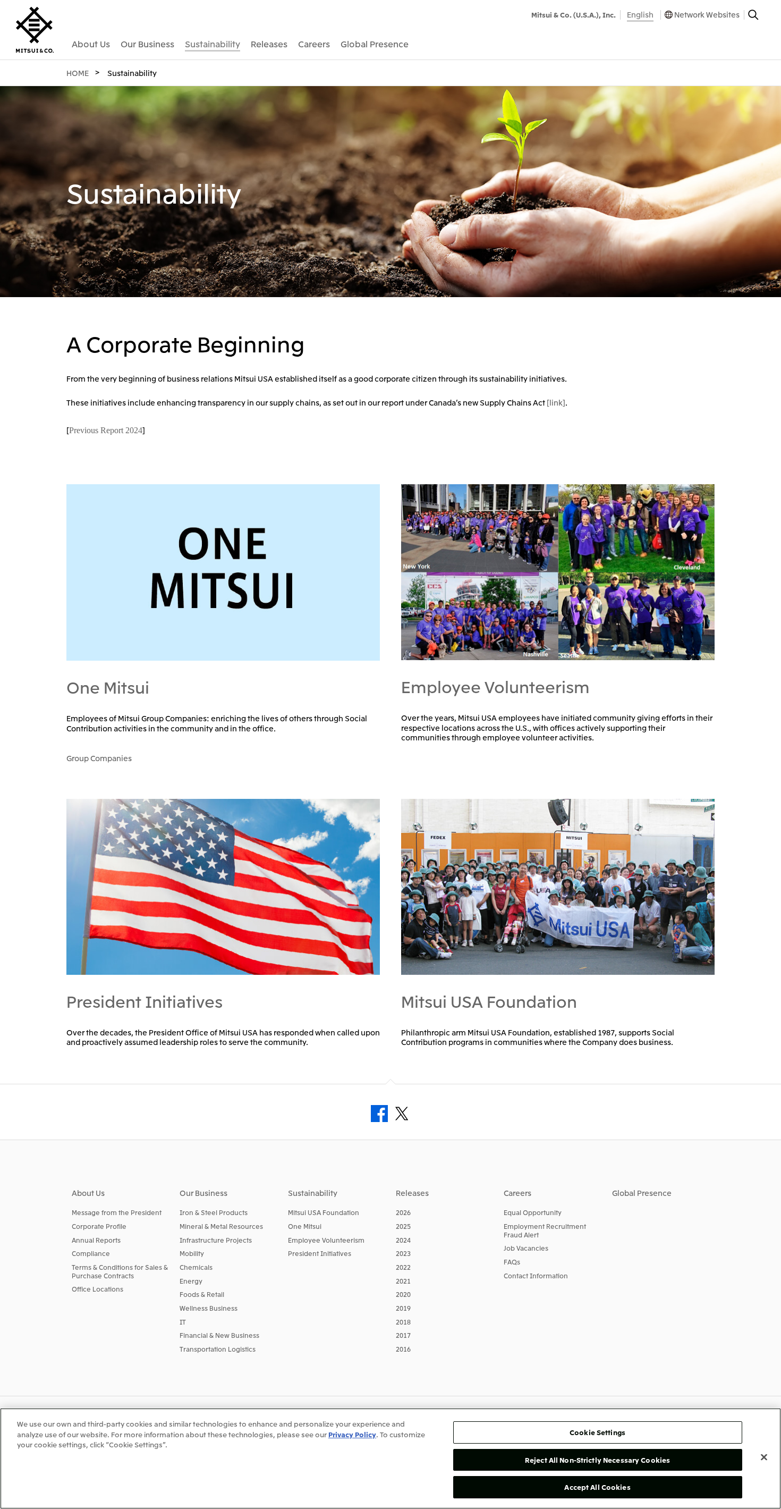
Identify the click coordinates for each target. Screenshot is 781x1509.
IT (183, 1321)
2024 (403, 1239)
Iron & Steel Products (214, 1212)
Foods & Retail (202, 1294)
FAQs (512, 1261)
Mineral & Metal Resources (221, 1225)
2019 (403, 1307)
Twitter (401, 1113)
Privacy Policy (352, 1434)
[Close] (764, 1457)
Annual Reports (96, 1239)
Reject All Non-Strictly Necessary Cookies (597, 1460)
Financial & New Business (219, 1334)
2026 (403, 1212)
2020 (403, 1294)
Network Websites (707, 14)
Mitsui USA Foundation (489, 1001)
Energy (191, 1280)
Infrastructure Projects (216, 1239)
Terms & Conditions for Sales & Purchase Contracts (120, 1271)
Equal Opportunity (533, 1212)
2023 (403, 1253)
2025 (403, 1225)
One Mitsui (107, 686)
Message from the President (117, 1212)
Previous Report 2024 (105, 430)
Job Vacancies (526, 1247)
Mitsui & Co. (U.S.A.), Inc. (573, 15)
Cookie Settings (597, 1432)
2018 (403, 1321)
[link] (556, 402)
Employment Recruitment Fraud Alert (545, 1230)
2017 (403, 1334)
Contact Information (536, 1275)
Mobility (192, 1253)
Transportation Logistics (218, 1348)
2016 (403, 1348)
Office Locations (97, 1288)
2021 (403, 1280)
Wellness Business (208, 1307)
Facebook (379, 1113)
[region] (390, 1458)
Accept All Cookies (597, 1487)
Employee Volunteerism (495, 686)
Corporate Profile (99, 1225)
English (640, 14)
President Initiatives (144, 1001)
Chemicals (196, 1266)
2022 (403, 1266)
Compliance (91, 1253)
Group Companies (99, 758)
